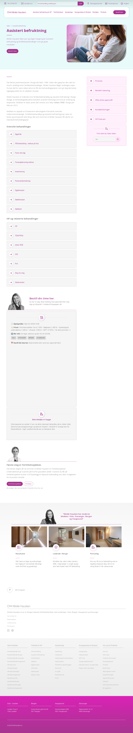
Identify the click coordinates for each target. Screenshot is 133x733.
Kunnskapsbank (108, 661)
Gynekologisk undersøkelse (64, 658)
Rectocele (58, 668)
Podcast (105, 681)
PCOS (56, 678)
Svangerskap (83, 651)
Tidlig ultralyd (83, 655)
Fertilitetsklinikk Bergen (14, 655)
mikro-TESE (59, 102)
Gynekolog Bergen (13, 681)
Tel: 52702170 (11, 616)
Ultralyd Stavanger (13, 671)
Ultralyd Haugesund (13, 675)
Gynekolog (58, 651)
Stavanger (83, 704)
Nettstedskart (11, 619)
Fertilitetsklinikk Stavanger (15, 658)
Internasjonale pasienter (111, 685)
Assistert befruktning (38, 655)
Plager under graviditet (86, 668)
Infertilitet (34, 668)
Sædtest (33, 661)
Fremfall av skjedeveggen (63, 665)
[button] (42, 12)
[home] (16, 12)
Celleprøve (58, 655)
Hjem (8, 26)
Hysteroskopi (59, 661)
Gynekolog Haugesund (14, 688)
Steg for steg (35, 675)
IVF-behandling (36, 651)
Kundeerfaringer (108, 675)
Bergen (34, 704)
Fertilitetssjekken (14, 484)
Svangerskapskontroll (86, 661)
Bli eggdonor (107, 688)
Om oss (105, 651)
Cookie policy (11, 623)
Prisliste (28, 484)
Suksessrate (35, 671)
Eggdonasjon (35, 665)
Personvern (11, 626)
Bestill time (119, 12)
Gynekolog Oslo (12, 678)
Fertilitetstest (35, 658)
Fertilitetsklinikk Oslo (14, 651)
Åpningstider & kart (109, 671)
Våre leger (106, 655)
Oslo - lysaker (12, 704)
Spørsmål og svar (108, 678)
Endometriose (59, 675)
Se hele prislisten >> (63, 330)
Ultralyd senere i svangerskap (88, 665)
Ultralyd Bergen (12, 668)
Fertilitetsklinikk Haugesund (16, 661)
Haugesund (59, 704)
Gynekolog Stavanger (14, 685)
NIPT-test (82, 658)
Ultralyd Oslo (11, 665)
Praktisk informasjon (109, 658)
